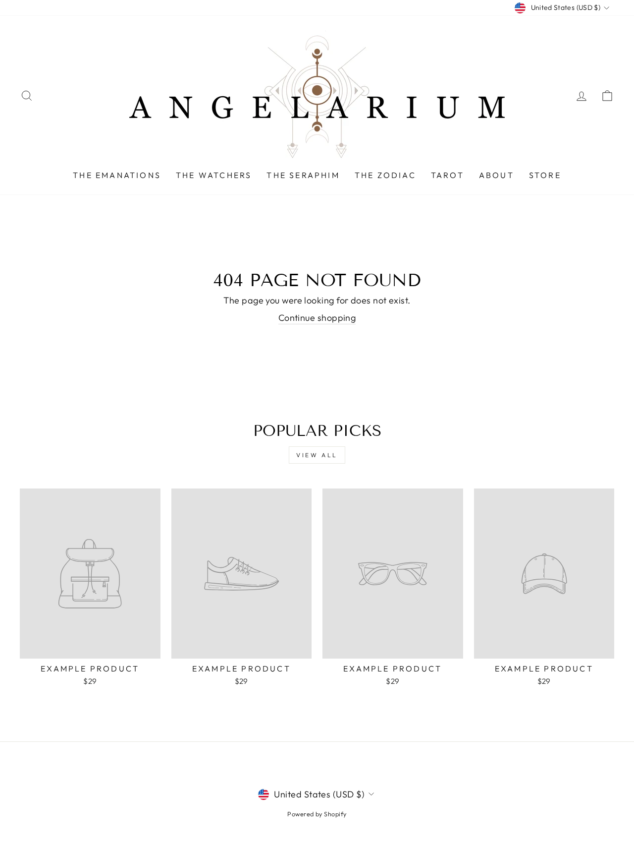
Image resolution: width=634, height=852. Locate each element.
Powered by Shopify (316, 814)
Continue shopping (317, 317)
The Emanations (117, 175)
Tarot (447, 175)
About (496, 175)
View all (317, 455)
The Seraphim (302, 175)
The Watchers (214, 175)
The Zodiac (385, 175)
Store (545, 175)
